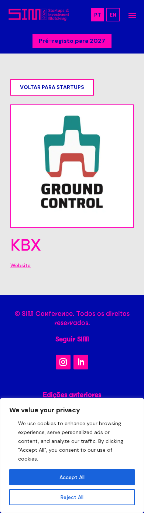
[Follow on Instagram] (63, 362)
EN (113, 14)
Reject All (72, 497)
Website (20, 265)
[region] (72, 455)
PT (97, 14)
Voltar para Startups (52, 87)
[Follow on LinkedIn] (80, 362)
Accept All (72, 477)
